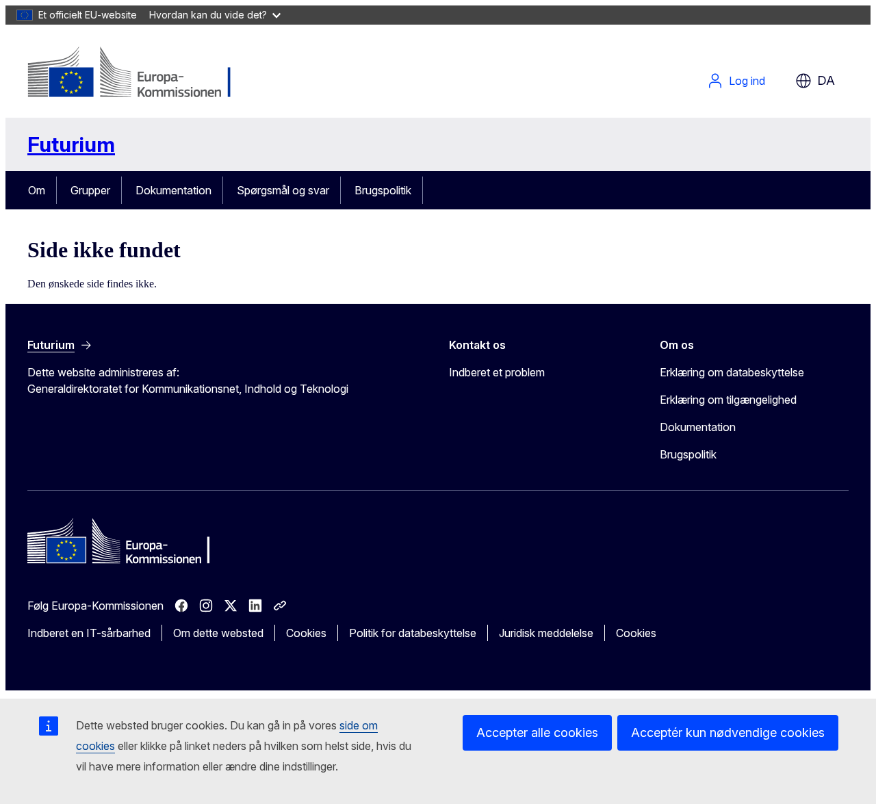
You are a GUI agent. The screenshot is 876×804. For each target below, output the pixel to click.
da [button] (826, 80)
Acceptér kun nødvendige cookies (728, 732)
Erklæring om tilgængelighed (728, 399)
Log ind (747, 81)
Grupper (90, 190)
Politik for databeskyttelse (412, 633)
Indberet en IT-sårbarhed (89, 633)
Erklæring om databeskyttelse (732, 372)
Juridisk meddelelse (546, 633)
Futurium (71, 144)
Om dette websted (218, 633)
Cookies (306, 633)
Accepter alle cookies (537, 732)
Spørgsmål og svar (283, 190)
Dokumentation (173, 190)
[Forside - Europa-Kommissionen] (137, 74)
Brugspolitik (383, 190)
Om (36, 190)
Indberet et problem (497, 372)
